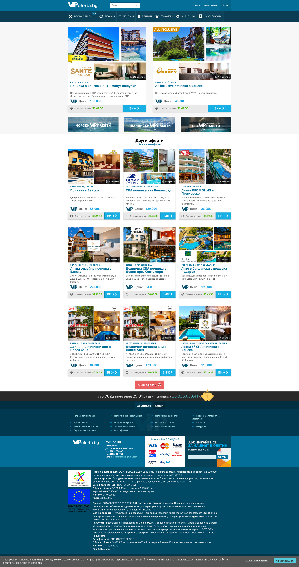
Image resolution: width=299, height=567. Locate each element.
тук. (14, 563)
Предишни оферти (123, 422)
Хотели (159, 405)
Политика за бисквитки (166, 415)
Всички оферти (85, 15)
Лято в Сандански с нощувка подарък (204, 270)
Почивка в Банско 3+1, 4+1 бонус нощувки (103, 86)
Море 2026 (128, 16)
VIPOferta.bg (144, 405)
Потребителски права (84, 415)
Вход (197, 5)
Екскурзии (201, 426)
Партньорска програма (84, 430)
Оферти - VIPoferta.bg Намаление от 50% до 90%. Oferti (83, 5)
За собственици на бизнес (86, 426)
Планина (147, 16)
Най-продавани (212, 16)
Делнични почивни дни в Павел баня (90, 348)
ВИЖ (133, 108)
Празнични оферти (164, 422)
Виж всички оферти (149, 144)
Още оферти (147, 385)
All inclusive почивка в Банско (179, 86)
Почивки (200, 422)
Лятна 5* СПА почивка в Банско (200, 348)
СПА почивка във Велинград (148, 190)
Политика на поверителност (128, 415)
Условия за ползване (124, 426)
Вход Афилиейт (121, 430)
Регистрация (210, 5)
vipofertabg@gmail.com (125, 456)
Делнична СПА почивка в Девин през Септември (146, 270)
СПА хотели (167, 16)
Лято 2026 (109, 16)
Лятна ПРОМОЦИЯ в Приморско (197, 191)
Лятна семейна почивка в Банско (91, 270)
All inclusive (188, 16)
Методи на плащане (165, 426)
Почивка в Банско (84, 190)
